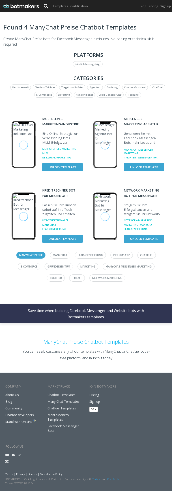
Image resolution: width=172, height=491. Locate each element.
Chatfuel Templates (61, 408)
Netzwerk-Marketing (56, 157)
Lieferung (64, 94)
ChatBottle (113, 479)
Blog (143, 6)
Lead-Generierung (110, 94)
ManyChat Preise (31, 255)
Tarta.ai (96, 479)
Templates (60, 6)
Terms (9, 474)
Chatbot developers (19, 415)
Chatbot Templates (61, 395)
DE (93, 409)
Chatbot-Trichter (45, 87)
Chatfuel (157, 87)
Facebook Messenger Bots (63, 428)
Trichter (130, 157)
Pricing (153, 6)
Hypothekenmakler (55, 220)
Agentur (95, 87)
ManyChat (49, 224)
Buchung (112, 87)
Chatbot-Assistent (135, 87)
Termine (133, 94)
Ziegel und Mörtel (72, 87)
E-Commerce (44, 94)
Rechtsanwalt (20, 87)
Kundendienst (84, 94)
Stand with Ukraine (18, 421)
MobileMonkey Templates (58, 417)
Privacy (20, 474)
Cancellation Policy (51, 474)
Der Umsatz (121, 255)
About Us (12, 395)
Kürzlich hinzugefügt (88, 64)
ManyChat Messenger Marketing (138, 151)
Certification (79, 6)
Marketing (131, 224)
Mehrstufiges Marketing (59, 148)
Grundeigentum (58, 266)
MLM (45, 153)
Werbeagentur (147, 157)
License (32, 474)
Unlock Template (62, 167)
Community (13, 408)
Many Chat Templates (63, 401)
